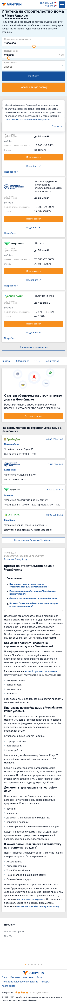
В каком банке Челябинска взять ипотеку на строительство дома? (33, 604)
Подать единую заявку (33, 87)
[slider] (34, 46)
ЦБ (41, 2)
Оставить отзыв (33, 416)
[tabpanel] (32, 931)
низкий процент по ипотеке (41, 671)
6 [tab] (41, 964)
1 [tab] (25, 964)
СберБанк (9, 520)
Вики (39, 977)
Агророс (8, 495)
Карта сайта (8, 985)
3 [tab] (32, 964)
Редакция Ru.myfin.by (15, 559)
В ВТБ (37, 360)
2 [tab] (28, 964)
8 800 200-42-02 (54, 439)
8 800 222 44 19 (55, 489)
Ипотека (6, 360)
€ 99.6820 (50, 6)
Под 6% (8, 936)
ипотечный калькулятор (31, 899)
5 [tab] (38, 964)
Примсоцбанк (11, 444)
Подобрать (33, 76)
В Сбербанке (22, 360)
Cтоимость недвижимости (17, 39)
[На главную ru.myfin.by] (33, 973)
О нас (5, 977)
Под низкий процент (15, 931)
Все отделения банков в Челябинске (33, 540)
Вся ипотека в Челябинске (34, 347)
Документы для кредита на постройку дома (33, 598)
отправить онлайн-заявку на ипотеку (37, 906)
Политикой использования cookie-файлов (27, 119)
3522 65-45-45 (55, 464)
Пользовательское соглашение (20, 981)
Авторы (45, 981)
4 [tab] (35, 964)
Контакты (28, 977)
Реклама (15, 977)
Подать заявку (33, 157)
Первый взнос (11, 50)
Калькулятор (52, 360)
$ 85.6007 (50, 2)
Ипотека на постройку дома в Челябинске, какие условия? (32, 592)
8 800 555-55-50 (54, 514)
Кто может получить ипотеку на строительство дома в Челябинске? (28, 585)
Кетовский (10, 469)
